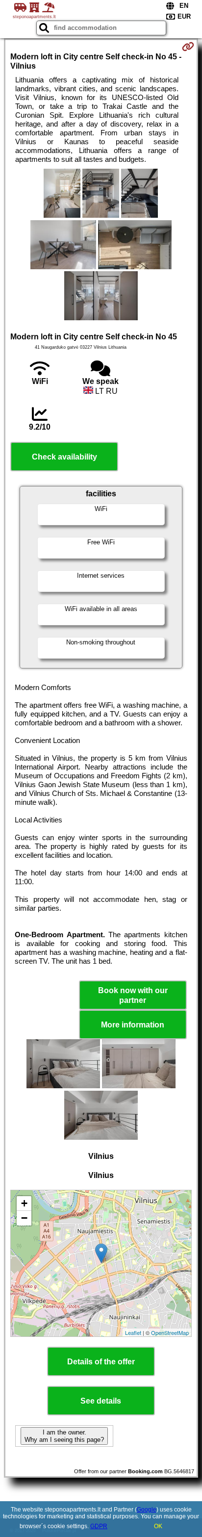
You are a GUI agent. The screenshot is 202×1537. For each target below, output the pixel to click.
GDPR (98, 1526)
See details (100, 1401)
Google (146, 1509)
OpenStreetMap (170, 1332)
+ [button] (24, 1203)
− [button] (24, 1218)
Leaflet (133, 1332)
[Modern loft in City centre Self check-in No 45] (62, 194)
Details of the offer (101, 1362)
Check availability (64, 457)
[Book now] (188, 46)
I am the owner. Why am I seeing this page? (64, 1436)
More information (132, 1025)
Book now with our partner (133, 995)
